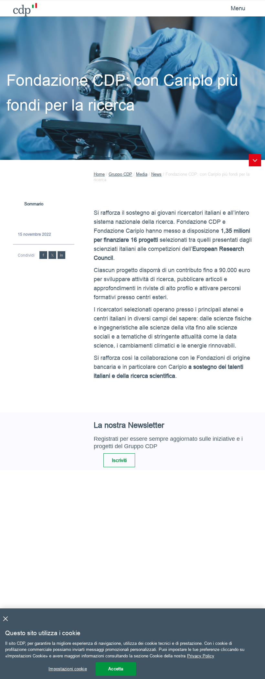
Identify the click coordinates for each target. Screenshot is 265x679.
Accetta (115, 668)
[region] (132, 643)
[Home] (22, 8)
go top (255, 160)
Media (141, 174)
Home (99, 174)
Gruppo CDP (120, 174)
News (156, 174)
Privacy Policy (200, 655)
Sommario (33, 203)
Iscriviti (119, 460)
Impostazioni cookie (67, 668)
